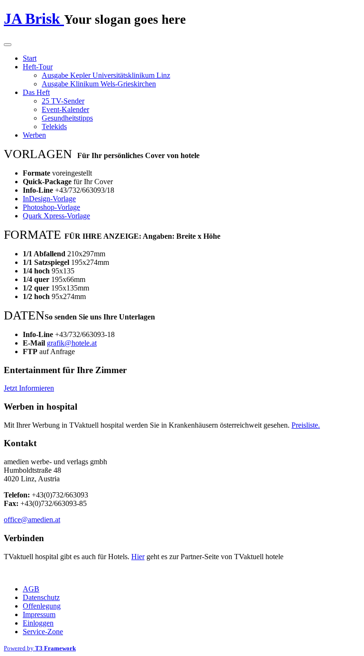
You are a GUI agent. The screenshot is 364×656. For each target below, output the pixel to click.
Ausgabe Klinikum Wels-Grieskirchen (99, 84)
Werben (34, 135)
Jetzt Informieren (29, 388)
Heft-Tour (38, 67)
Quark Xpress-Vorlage (56, 216)
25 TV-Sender (63, 101)
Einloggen (38, 623)
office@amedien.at (32, 519)
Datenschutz (41, 597)
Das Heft (36, 92)
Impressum (39, 614)
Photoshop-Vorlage (51, 207)
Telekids (54, 126)
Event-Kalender (65, 109)
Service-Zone (43, 632)
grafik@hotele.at (72, 343)
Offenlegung (42, 606)
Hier (138, 557)
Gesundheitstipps (67, 118)
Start (29, 58)
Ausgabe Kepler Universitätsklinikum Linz (106, 75)
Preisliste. (305, 425)
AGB (31, 589)
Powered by (40, 648)
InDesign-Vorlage (49, 199)
